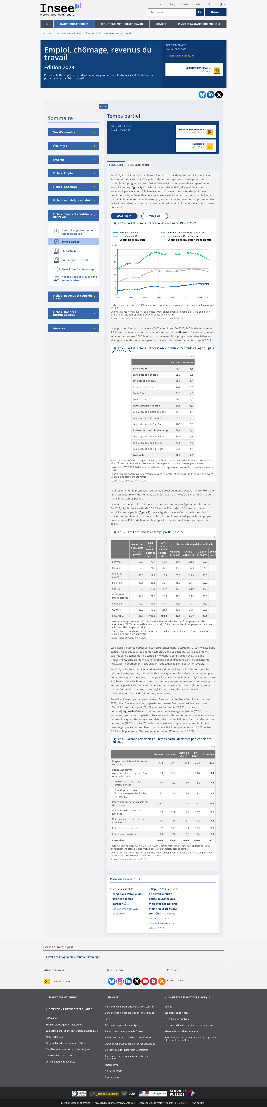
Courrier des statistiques (59, 1055)
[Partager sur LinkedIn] (210, 94)
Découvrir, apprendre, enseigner (122, 1025)
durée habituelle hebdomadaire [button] (143, 669)
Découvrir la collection (181, 55)
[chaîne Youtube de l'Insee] (145, 981)
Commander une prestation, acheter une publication (127, 1057)
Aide (197, 4)
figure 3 (144, 512)
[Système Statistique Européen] (79, 1096)
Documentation (138, 165)
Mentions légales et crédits (75, 1102)
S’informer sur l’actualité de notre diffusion (128, 1037)
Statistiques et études (74, 24)
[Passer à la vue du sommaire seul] (105, 106)
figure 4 (128, 711)
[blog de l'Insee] (153, 981)
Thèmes (216, 12)
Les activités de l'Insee (177, 1012)
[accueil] (47, 24)
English (221, 4)
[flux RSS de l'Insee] (162, 981)
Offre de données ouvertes (60, 1061)
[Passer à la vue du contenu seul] (101, 106)
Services (161, 24)
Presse (185, 4)
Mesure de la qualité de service (181, 1031)
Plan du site (197, 1102)
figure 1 (136, 187)
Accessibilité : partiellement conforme (115, 1102)
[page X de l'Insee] (137, 981)
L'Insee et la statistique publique (199, 24)
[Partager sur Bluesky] (202, 94)
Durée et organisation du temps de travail (77, 231)
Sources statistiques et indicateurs (64, 1024)
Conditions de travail (75, 260)
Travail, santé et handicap (78, 269)
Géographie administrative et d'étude (66, 1043)
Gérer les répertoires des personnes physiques (130, 1043)
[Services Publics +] (182, 1096)
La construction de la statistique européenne (189, 1025)
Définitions (52, 1018)
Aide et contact (175, 980)
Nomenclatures (54, 1037)
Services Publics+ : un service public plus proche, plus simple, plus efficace (190, 1039)
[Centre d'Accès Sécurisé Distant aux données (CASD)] (129, 1096)
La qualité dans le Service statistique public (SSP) (72, 1030)
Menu (160, 4)
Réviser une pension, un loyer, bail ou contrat (129, 1006)
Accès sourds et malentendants (156, 1102)
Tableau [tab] (154, 216)
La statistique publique (177, 1019)
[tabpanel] (163, 269)
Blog (172, 4)
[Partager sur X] (219, 94)
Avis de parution (62, 981)
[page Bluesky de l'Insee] (111, 981)
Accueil (48, 33)
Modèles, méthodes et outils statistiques (68, 1049)
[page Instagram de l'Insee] (120, 981)
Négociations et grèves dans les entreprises (79, 278)
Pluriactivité (69, 251)
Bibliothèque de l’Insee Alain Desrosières (126, 1049)
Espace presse (112, 1077)
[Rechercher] (200, 12)
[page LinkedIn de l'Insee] (128, 981)
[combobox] (187, 12)
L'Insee (168, 1006)
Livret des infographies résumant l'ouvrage (73, 957)
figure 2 (184, 332)
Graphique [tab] (124, 216)
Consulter (116, 165)
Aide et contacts (113, 1070)
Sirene (108, 1019)
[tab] (116, 165)
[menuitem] (47, 24)
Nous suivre (111, 1064)
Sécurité (182, 1102)
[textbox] (172, 12)
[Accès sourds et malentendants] (209, 5)
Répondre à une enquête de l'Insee (124, 1031)
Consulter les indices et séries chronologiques (129, 1012)
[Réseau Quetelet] (104, 1096)
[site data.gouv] (153, 1096)
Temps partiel (70, 241)
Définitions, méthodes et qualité (121, 24)
